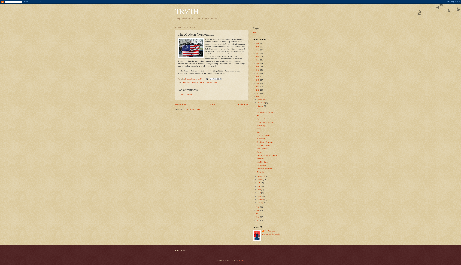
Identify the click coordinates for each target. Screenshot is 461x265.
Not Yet (259, 152)
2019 (258, 67)
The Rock (260, 159)
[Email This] (211, 79)
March (260, 196)
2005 (258, 220)
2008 (258, 210)
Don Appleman (270, 231)
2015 (258, 80)
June (259, 186)
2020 (258, 63)
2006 (258, 217)
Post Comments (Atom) (193, 109)
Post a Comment (187, 95)
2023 (258, 53)
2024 (258, 50)
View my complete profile (271, 234)
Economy (186, 82)
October (261, 106)
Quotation (208, 82)
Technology (261, 125)
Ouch (259, 132)
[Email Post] (207, 79)
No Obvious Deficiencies (265, 112)
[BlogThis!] (213, 79)
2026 (258, 43)
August (260, 180)
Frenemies (260, 172)
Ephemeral (261, 119)
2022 (258, 57)
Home (212, 104)
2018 (258, 70)
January (261, 203)
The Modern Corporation (265, 142)
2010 (258, 97)
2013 (258, 87)
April (259, 193)
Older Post (243, 104)
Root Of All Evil (262, 149)
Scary (259, 129)
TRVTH (187, 11)
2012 (258, 90)
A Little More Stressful (265, 122)
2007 (258, 214)
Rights (214, 82)
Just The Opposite (263, 135)
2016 (258, 77)
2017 (258, 73)
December (261, 99)
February (261, 199)
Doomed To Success (264, 109)
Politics (201, 82)
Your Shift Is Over (263, 145)
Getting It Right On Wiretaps (267, 155)
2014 (258, 83)
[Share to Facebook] (218, 79)
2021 (258, 60)
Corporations (261, 165)
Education (194, 82)
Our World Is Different (264, 169)
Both (258, 116)
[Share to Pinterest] (220, 79)
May (259, 190)
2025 (258, 47)
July (259, 183)
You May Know (262, 162)
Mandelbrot (261, 139)
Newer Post (180, 104)
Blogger (241, 260)
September (262, 176)
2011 (258, 93)
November (261, 103)
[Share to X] (216, 79)
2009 (258, 207)
